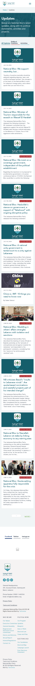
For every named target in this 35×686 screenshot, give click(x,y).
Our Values (6, 621)
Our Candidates (23, 642)
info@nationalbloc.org (14, 596)
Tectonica (22, 611)
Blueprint (20, 626)
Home (5, 10)
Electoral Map (22, 645)
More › (28, 517)
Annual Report (7, 638)
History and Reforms (9, 635)
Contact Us (6, 643)
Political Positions (14, 42)
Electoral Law (22, 631)
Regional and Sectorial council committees (8, 630)
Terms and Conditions (10, 605)
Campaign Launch (23, 647)
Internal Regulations (9, 640)
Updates (20, 623)
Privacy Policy (7, 601)
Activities (24, 43)
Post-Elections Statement (22, 651)
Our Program (22, 621)
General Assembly (9, 626)
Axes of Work (22, 629)
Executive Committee (10, 623)
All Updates (5, 43)
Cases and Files (23, 634)
